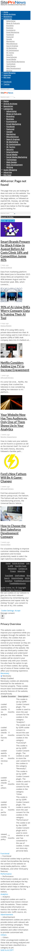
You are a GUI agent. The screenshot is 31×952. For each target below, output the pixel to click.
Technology (10, 64)
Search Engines (12, 46)
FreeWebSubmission (22, 581)
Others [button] (3, 935)
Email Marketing (12, 32)
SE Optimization (12, 50)
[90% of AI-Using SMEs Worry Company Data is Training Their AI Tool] (11, 301)
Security (9, 55)
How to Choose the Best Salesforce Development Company (13, 531)
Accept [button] (17, 610)
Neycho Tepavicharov (9, 437)
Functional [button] (5, 853)
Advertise (7, 75)
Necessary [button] (5, 673)
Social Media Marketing (15, 61)
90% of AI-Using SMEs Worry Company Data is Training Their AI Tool (15, 312)
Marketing (10, 41)
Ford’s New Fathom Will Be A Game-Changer (13, 477)
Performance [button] (6, 874)
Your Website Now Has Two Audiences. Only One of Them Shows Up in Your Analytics (14, 422)
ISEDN (27, 578)
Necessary (7, 676)
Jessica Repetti (6, 326)
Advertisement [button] (7, 914)
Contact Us (22, 568)
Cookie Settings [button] (7, 610)
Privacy (13, 571)
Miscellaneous (11, 43)
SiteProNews (20, 575)
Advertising (10, 21)
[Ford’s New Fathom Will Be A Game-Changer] (11, 468)
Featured (9, 37)
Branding (10, 25)
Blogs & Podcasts (13, 23)
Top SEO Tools (20, 566)
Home (5, 12)
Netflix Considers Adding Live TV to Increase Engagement (15, 366)
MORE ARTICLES (8, 221)
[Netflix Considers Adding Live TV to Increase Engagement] (11, 357)
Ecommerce (10, 30)
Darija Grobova (6, 267)
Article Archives (9, 14)
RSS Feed (6, 77)
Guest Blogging (9, 73)
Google (9, 39)
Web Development (13, 68)
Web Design (11, 66)
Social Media (11, 59)
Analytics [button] (4, 894)
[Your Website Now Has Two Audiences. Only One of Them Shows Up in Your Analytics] (11, 409)
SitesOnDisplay (17, 578)
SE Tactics (10, 52)
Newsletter (7, 16)
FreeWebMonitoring (18, 583)
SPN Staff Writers (7, 377)
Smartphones (11, 57)
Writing (9, 70)
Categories (7, 19)
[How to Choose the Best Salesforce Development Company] (11, 520)
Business (9, 28)
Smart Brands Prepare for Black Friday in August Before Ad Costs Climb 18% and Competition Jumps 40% (15, 251)
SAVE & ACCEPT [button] (7, 950)
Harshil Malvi (5, 544)
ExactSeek (9, 575)
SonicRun (8, 581)
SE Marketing (11, 48)
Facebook (10, 34)
